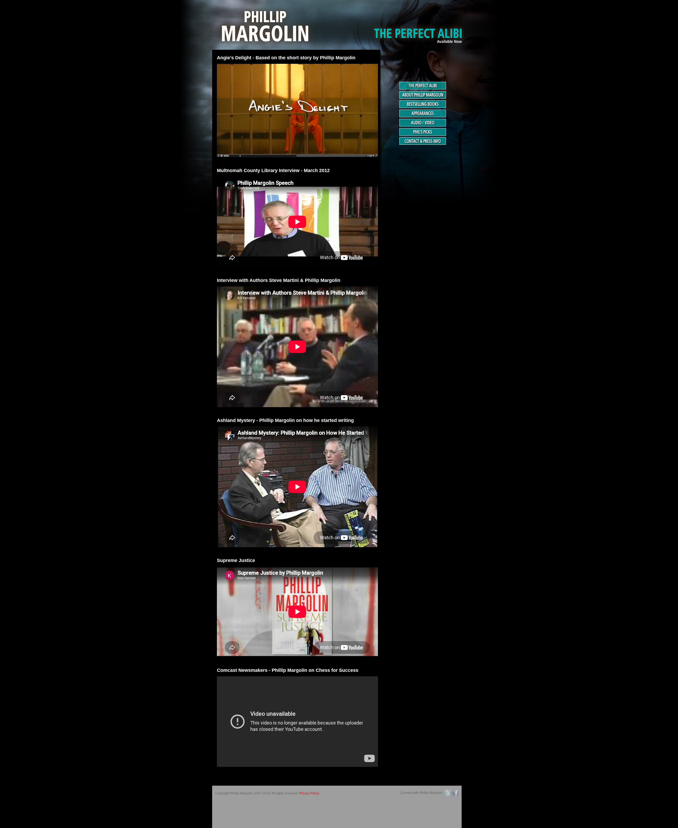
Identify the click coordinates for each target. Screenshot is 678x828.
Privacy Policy (309, 793)
